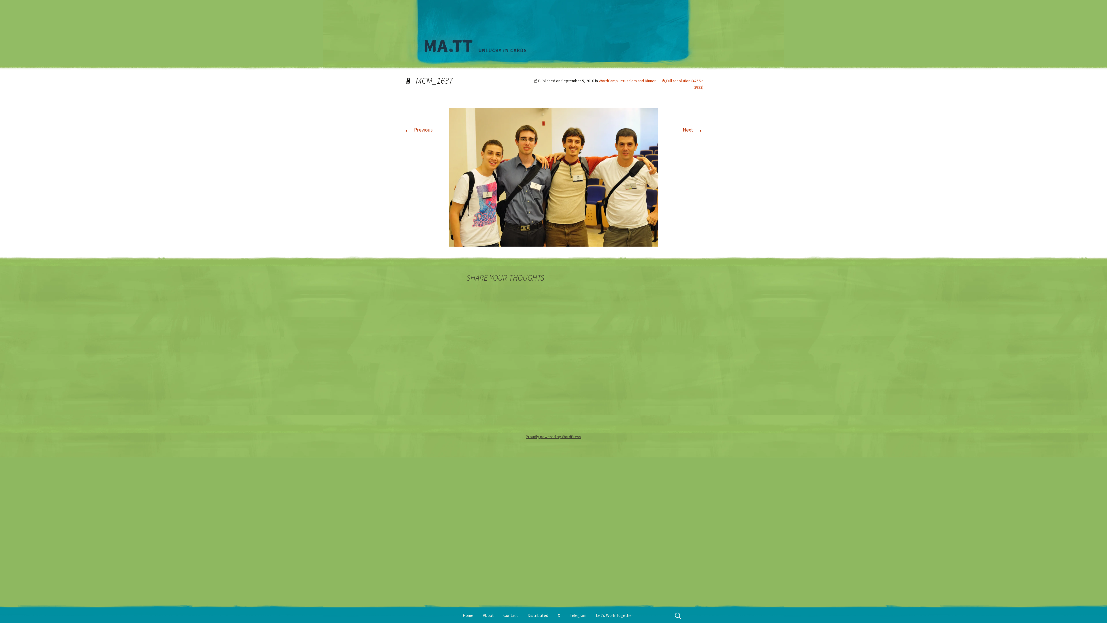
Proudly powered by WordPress (553, 436)
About (488, 615)
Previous (418, 129)
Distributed (538, 615)
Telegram (578, 615)
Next (693, 129)
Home (468, 615)
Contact (510, 615)
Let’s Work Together (614, 615)
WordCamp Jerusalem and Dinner (627, 80)
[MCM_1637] (553, 176)
